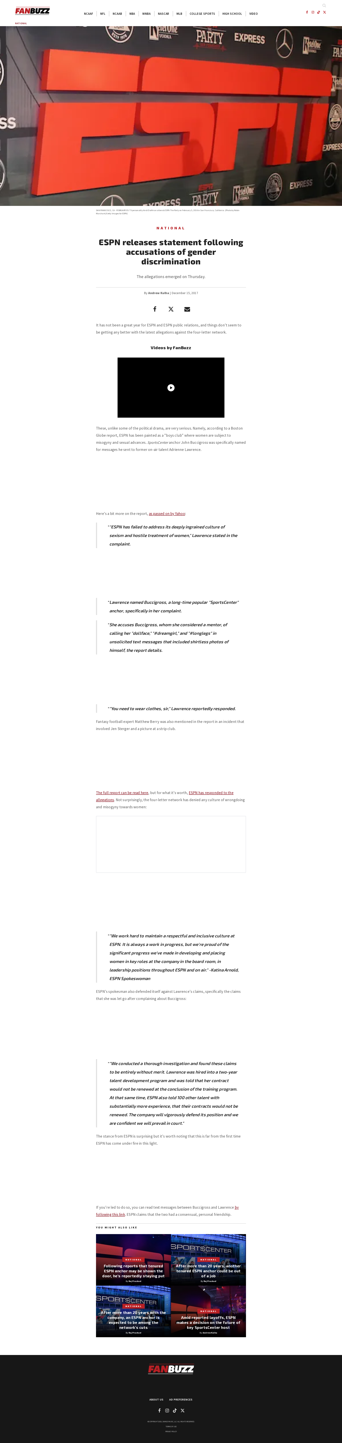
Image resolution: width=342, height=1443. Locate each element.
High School (232, 14)
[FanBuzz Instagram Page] (312, 12)
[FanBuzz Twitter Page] (324, 12)
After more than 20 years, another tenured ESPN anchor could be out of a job (208, 1271)
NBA (132, 14)
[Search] (324, 5)
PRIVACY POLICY (171, 1431)
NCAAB (117, 14)
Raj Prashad (135, 1281)
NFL (102, 14)
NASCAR (163, 14)
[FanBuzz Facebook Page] (307, 12)
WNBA (146, 14)
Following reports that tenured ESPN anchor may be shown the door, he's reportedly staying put (133, 1271)
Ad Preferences (181, 1399)
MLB (179, 14)
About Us (156, 1399)
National (21, 23)
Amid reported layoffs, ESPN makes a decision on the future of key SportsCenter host (208, 1322)
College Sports (202, 14)
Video (253, 14)
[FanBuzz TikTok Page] (319, 12)
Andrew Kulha (158, 293)
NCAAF (88, 14)
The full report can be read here (122, 792)
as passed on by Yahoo (167, 513)
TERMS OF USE (171, 1426)
